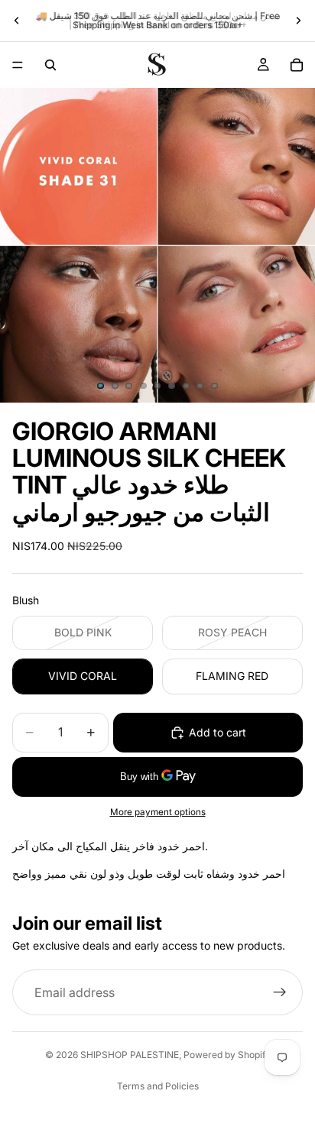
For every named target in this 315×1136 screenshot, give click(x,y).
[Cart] (296, 65)
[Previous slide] (17, 20)
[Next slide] (298, 20)
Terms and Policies (158, 1086)
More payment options (158, 812)
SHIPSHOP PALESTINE (129, 1054)
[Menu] (17, 65)
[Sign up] (280, 992)
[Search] (50, 65)
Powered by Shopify (227, 1054)
